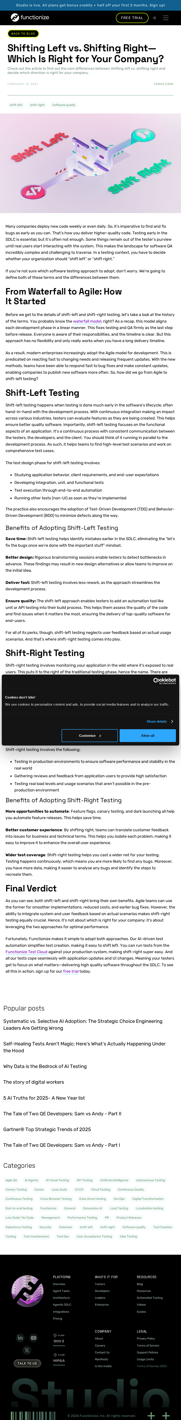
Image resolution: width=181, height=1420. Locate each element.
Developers (102, 1291)
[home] (30, 17)
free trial (71, 971)
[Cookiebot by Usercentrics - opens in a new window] (156, 681)
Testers (100, 1284)
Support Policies (147, 1352)
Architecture (61, 1297)
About (99, 1338)
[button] (165, 18)
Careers (100, 1345)
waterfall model (87, 321)
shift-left (16, 105)
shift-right (37, 105)
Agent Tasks (61, 1291)
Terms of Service (148, 1345)
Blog (140, 1284)
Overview (59, 1284)
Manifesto (101, 1359)
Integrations (61, 1311)
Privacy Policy (146, 1338)
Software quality (63, 105)
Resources (144, 1291)
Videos (141, 1304)
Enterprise (102, 1304)
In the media (103, 1366)
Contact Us (102, 1352)
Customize (87, 735)
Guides (141, 1311)
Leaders (100, 1297)
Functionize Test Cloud (26, 951)
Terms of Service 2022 (152, 1366)
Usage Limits (145, 1359)
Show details (157, 721)
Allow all (147, 735)
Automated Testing (150, 1297)
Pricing (57, 1318)
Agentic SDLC (62, 1304)
